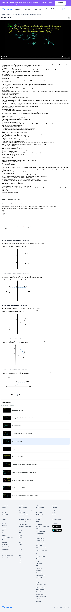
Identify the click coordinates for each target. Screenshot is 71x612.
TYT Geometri (39, 510)
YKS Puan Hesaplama (7, 555)
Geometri (9, 14)
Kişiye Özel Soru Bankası (25, 519)
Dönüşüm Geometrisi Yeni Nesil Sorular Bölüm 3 (25, 495)
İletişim (54, 514)
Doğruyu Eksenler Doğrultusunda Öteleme (23, 418)
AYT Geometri (39, 517)
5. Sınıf (20, 549)
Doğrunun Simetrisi (17, 456)
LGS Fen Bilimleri (40, 538)
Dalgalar (38, 580)
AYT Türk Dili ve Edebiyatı (42, 526)
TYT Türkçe (39, 512)
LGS (20, 562)
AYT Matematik (39, 514)
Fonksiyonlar (39, 568)
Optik (37, 582)
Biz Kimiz (54, 507)
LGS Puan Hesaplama (7, 557)
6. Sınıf (20, 547)
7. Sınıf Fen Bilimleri (41, 547)
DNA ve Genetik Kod (41, 584)
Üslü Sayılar (39, 563)
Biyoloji (4, 535)
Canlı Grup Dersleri (23, 514)
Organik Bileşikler (40, 587)
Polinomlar (38, 565)
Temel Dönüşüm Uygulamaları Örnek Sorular (24, 472)
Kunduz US (5, 514)
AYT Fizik (38, 519)
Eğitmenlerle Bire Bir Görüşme (26, 510)
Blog (53, 510)
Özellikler (27, 9)
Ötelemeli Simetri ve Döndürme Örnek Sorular (24, 464)
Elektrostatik (39, 577)
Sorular (4, 519)
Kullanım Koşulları (56, 519)
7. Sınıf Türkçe (39, 545)
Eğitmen (4, 510)
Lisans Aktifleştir (54, 9)
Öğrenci (4, 507)
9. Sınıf (20, 539)
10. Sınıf (21, 537)
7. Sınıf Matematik (40, 543)
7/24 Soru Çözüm (23, 507)
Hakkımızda (37, 9)
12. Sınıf (21, 532)
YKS (20, 555)
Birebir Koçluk (22, 512)
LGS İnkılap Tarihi (40, 540)
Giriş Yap (45, 9)
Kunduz (3, 14)
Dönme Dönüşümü (17, 425)
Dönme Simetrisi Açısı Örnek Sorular (22, 433)
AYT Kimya (38, 521)
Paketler (4, 517)
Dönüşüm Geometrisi (26, 14)
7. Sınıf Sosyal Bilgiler (41, 550)
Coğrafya (4, 542)
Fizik (3, 530)
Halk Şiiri (38, 598)
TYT (20, 560)
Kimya (3, 532)
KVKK (53, 517)
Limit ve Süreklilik (40, 556)
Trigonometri (39, 572)
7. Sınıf (20, 544)
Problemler (38, 570)
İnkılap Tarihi (5, 547)
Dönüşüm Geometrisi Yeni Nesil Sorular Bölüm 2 (25, 488)
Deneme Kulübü (22, 517)
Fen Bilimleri (5, 544)
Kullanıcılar (18, 9)
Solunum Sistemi (40, 594)
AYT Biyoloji (39, 524)
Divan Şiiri (38, 601)
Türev (37, 558)
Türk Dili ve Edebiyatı (7, 537)
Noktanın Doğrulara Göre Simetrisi (21, 449)
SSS (53, 512)
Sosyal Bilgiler (5, 549)
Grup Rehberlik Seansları (25, 526)
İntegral (38, 561)
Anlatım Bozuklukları (41, 596)
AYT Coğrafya (39, 528)
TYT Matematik (40, 507)
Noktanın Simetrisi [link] (36, 14)
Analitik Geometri (40, 575)
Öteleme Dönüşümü (17, 410)
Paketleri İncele (64, 9)
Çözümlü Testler (23, 524)
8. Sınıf (20, 542)
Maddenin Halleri (40, 589)
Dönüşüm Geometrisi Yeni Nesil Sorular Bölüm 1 (25, 480)
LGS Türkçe (39, 536)
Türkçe (4, 539)
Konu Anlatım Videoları (24, 521)
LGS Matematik (40, 533)
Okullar (4, 512)
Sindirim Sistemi (40, 591)
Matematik (4, 525)
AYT (20, 557)
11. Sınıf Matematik (40, 531)
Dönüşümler (16, 14)
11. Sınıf (20, 535)
